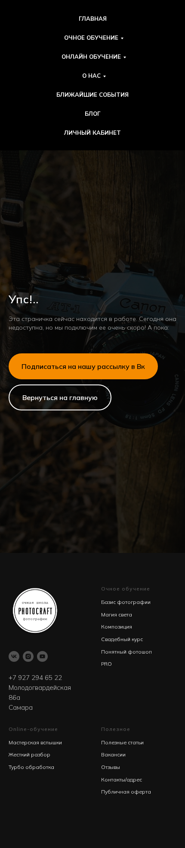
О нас (91, 75)
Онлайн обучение (91, 56)
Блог (92, 113)
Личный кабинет (92, 132)
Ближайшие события (92, 94)
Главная (93, 18)
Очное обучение (91, 37)
